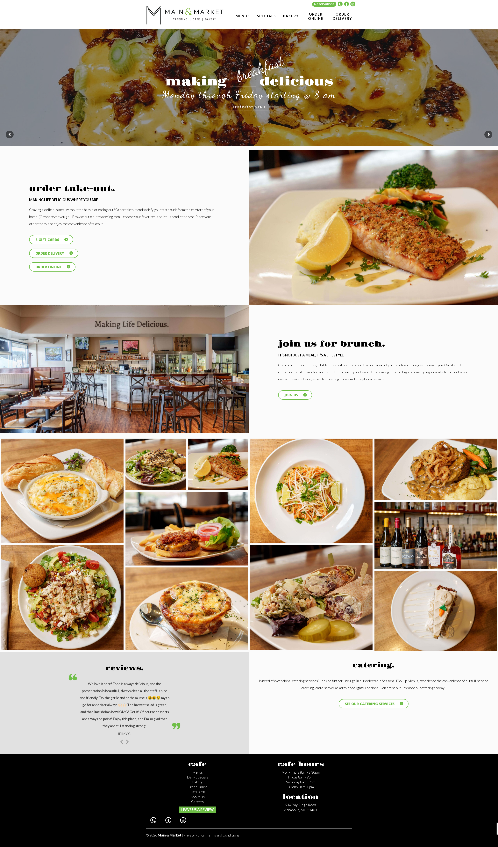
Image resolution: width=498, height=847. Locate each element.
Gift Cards (197, 791)
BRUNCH (213, 106)
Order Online (48, 267)
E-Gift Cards (47, 239)
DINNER (285, 106)
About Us (197, 796)
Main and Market (185, 15)
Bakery (197, 781)
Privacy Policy (194, 835)
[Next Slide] (127, 740)
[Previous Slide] (121, 740)
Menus (197, 772)
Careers (197, 801)
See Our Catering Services (370, 703)
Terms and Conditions (223, 835)
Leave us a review (197, 809)
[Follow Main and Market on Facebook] (346, 4)
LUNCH (249, 106)
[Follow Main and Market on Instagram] (352, 4)
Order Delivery (49, 253)
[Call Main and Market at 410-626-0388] (340, 4)
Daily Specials (197, 777)
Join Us (291, 395)
